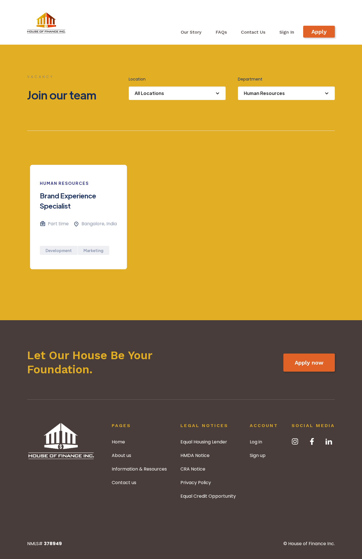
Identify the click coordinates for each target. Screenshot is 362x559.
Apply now (309, 362)
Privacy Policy (195, 482)
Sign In (286, 32)
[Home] (61, 441)
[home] (46, 21)
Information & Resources (139, 469)
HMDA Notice (195, 455)
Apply (319, 31)
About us (121, 455)
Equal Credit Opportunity (208, 496)
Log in (256, 442)
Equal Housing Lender (203, 442)
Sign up (258, 455)
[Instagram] (295, 441)
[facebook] (312, 441)
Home (118, 442)
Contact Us (253, 32)
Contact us (124, 482)
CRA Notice (192, 469)
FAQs (221, 32)
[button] (177, 93)
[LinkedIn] (329, 441)
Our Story (191, 32)
